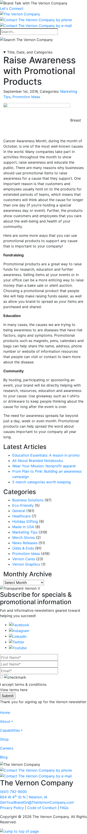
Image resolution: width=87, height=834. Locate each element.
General (18, 511)
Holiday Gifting (25, 521)
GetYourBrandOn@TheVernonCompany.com (37, 802)
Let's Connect (11, 8)
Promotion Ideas (26, 97)
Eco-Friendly (23, 505)
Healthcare (21, 516)
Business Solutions (28, 500)
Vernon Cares (23, 559)
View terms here (13, 690)
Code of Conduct (42, 807)
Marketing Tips (24, 532)
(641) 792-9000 (13, 791)
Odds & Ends (23, 548)
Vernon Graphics (26, 564)
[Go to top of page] (19, 831)
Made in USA (23, 527)
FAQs (64, 807)
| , (23, 797)
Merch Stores (23, 537)
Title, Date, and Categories (29, 52)
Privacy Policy (12, 807)
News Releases (24, 543)
